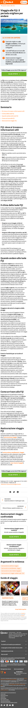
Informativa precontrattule (5, 701)
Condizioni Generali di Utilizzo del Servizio (8, 692)
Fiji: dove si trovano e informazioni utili (13, 111)
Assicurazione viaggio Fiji (9, 121)
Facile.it (23, 613)
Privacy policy (3, 694)
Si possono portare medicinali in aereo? (8, 597)
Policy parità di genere (5, 699)
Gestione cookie (3, 698)
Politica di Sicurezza (4, 695)
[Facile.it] (8, 3)
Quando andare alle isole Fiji (10, 116)
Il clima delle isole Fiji (8, 113)
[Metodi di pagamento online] (14, 661)
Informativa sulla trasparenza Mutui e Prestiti (9, 702)
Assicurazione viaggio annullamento (14, 545)
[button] (1, 2)
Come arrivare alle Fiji (8, 118)
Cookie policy (3, 696)
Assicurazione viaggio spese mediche (14, 529)
